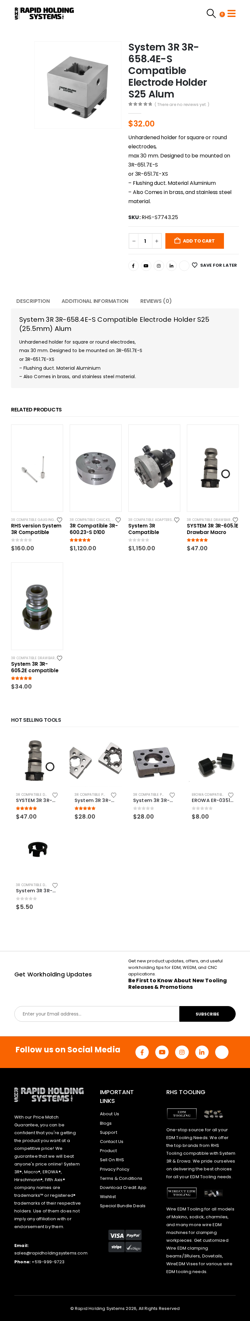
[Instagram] (159, 265)
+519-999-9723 (48, 1262)
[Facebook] (133, 265)
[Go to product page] (37, 761)
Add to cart (199, 241)
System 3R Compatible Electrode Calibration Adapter (154, 529)
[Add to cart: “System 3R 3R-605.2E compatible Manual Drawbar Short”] (52, 573)
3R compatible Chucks (90, 519)
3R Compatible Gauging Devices (40, 519)
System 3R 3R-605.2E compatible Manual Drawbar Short (34, 667)
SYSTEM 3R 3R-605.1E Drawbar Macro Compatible (212, 529)
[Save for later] (60, 519)
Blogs (106, 1123)
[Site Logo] (44, 13)
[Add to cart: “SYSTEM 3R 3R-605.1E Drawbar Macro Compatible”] (228, 435)
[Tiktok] (184, 265)
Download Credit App (123, 1187)
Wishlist (108, 1197)
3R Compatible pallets (95, 794)
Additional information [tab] (95, 301)
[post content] (37, 468)
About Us (109, 1114)
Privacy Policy (115, 1169)
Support (108, 1132)
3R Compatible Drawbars (210, 519)
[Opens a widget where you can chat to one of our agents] (225, 1309)
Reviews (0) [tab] (156, 301)
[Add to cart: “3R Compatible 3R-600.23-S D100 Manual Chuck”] (111, 435)
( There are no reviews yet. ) (182, 104)
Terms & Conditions (121, 1178)
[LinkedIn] (171, 265)
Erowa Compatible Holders (216, 794)
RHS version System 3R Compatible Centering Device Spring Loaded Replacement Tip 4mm (36, 529)
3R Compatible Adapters (150, 519)
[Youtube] (146, 265)
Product (108, 1151)
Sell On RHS (112, 1160)
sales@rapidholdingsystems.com (51, 1253)
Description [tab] (32, 301)
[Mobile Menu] (232, 13)
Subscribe (207, 1014)
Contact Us (112, 1141)
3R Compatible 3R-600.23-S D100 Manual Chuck (94, 529)
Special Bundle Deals (123, 1206)
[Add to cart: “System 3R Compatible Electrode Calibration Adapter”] (169, 435)
